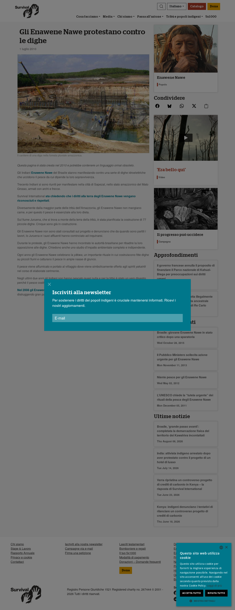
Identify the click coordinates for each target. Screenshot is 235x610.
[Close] (49, 284)
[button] (204, 601)
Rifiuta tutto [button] (216, 593)
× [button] (226, 547)
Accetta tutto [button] (191, 593)
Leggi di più (214, 585)
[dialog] (117, 305)
